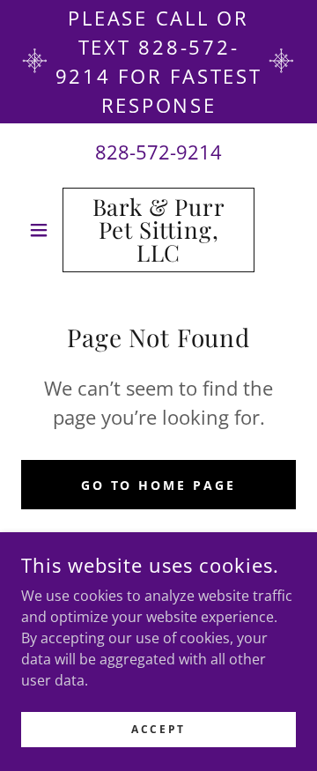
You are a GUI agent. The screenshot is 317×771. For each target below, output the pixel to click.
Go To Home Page (159, 485)
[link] (158, 230)
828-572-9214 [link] (158, 151)
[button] (42, 230)
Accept (158, 729)
